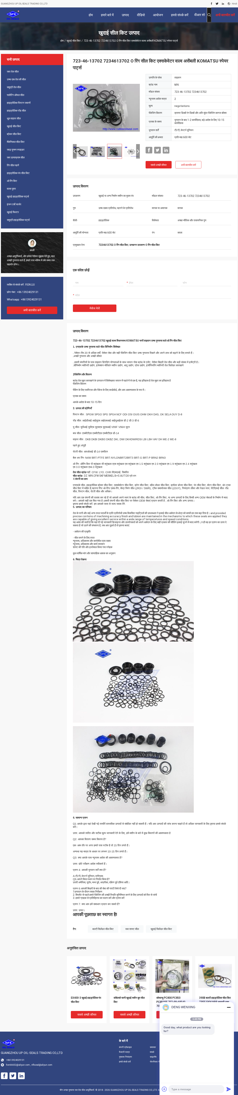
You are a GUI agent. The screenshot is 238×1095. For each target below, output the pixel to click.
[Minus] (228, 1007)
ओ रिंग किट (12, 180)
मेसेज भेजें (95, 308)
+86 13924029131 (27, 292)
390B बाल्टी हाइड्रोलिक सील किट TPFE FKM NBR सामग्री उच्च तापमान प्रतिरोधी (215, 1001)
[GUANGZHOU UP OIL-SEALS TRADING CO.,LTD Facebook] (211, 3)
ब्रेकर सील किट (14, 134)
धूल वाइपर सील (14, 118)
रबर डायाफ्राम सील (16, 157)
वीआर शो (199, 15)
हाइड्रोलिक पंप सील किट (18, 173)
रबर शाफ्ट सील (132, 928)
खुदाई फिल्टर (13, 212)
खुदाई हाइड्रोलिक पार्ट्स (18, 196)
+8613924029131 (31, 299)
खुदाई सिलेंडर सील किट (161, 928)
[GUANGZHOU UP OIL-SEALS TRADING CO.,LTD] (13, 14)
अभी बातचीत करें (32, 310)
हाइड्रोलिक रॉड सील (16, 110)
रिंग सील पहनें (13, 165)
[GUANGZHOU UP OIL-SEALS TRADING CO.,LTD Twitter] (217, 3)
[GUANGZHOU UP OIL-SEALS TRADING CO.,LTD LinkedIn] (222, 3)
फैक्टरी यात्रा (124, 1052)
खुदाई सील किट (74, 40)
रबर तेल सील (13, 71)
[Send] (229, 1089)
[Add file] (164, 1089)
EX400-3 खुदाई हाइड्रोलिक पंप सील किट (86, 999)
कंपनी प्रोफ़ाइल (125, 1047)
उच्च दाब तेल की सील (16, 79)
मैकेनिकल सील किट (16, 141)
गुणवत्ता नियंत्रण (125, 1057)
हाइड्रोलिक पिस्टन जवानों (18, 102)
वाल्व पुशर (11, 188)
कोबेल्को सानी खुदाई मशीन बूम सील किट (129, 999)
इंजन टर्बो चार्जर (14, 204)
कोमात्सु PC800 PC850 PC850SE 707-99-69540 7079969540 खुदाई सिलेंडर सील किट (170, 1002)
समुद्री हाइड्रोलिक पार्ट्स (18, 219)
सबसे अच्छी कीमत (159, 164)
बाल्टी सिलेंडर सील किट (103, 928)
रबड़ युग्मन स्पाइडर (15, 149)
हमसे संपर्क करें (125, 1061)
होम (62, 40)
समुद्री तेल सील (14, 87)
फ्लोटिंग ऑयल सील (15, 95)
